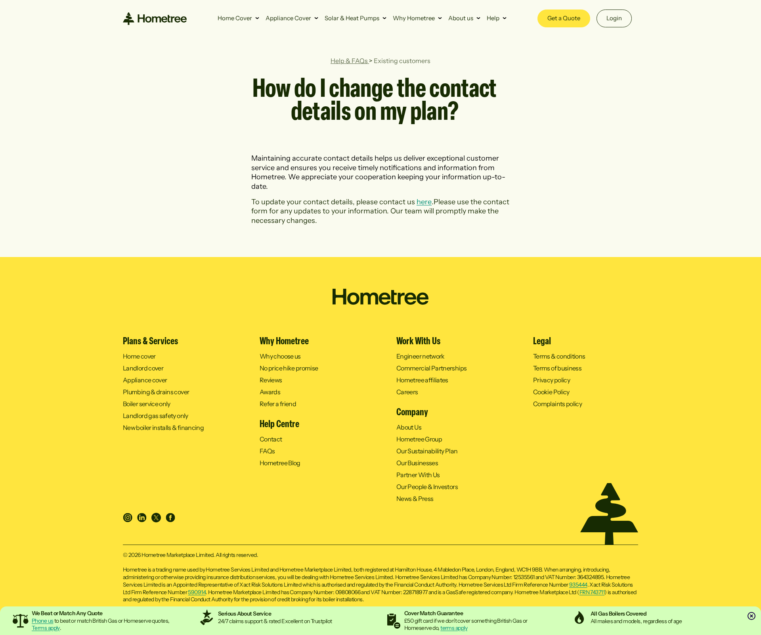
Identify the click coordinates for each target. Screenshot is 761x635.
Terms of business (557, 368)
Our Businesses (417, 463)
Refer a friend (278, 404)
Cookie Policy (551, 392)
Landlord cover (143, 368)
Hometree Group (419, 439)
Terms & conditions (559, 356)
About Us (408, 427)
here (424, 202)
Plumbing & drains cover (156, 392)
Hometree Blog (280, 463)
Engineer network (420, 356)
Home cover (139, 356)
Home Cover (235, 18)
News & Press (414, 499)
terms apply (453, 627)
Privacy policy (551, 380)
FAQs (267, 451)
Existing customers (402, 61)
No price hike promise (289, 368)
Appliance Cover (288, 18)
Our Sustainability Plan (426, 451)
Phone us (43, 620)
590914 (197, 592)
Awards (270, 392)
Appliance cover (145, 380)
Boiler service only (146, 404)
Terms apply (46, 627)
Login (614, 18)
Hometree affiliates (422, 380)
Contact (271, 439)
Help (493, 18)
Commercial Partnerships (431, 368)
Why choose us (280, 356)
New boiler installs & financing (163, 428)
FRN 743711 (591, 592)
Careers (407, 392)
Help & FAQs (350, 61)
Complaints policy (557, 404)
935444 (578, 584)
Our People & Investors (427, 487)
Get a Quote (563, 18)
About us (460, 18)
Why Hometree (414, 18)
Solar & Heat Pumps (352, 18)
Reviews (271, 380)
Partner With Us (418, 475)
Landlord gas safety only (155, 416)
